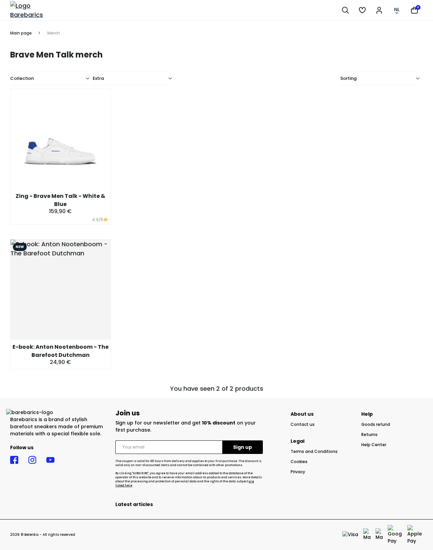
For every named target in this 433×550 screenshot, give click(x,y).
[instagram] (32, 460)
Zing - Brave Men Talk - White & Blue (60, 200)
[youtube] (50, 460)
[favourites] (362, 10)
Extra (98, 78)
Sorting (348, 78)
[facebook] (14, 460)
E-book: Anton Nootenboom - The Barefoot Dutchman (61, 351)
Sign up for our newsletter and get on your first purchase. (185, 426)
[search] (345, 10)
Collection (22, 78)
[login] (379, 10)
